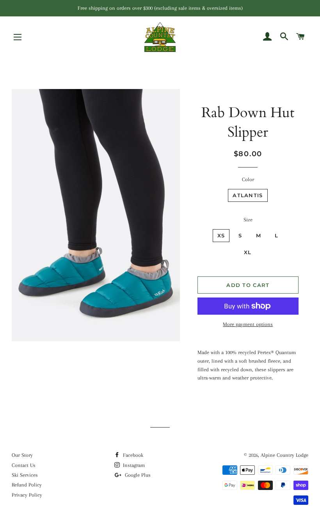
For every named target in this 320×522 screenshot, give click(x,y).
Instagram (133, 465)
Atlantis (248, 195)
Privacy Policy (27, 495)
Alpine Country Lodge (284, 455)
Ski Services (25, 475)
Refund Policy (27, 485)
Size (248, 220)
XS (221, 235)
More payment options (248, 324)
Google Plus (137, 475)
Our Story (22, 455)
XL (248, 252)
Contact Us (24, 465)
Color (248, 179)
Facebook (132, 455)
